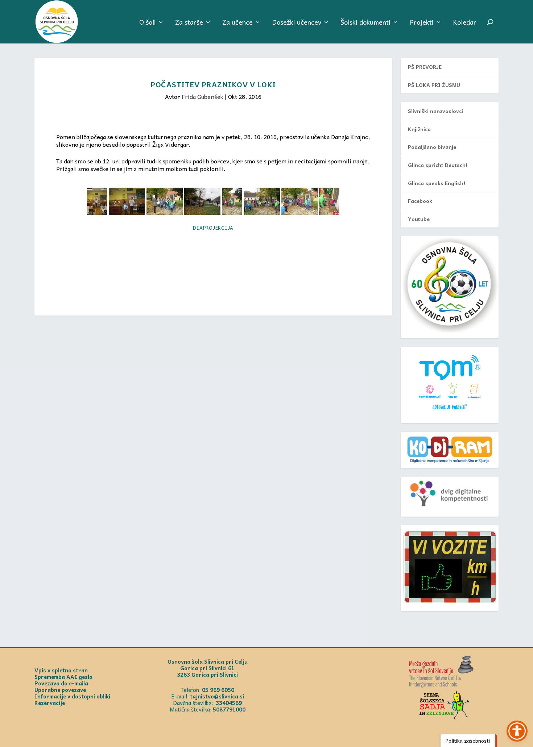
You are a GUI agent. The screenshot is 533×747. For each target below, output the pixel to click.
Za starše (189, 23)
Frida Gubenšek (202, 96)
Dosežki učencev (296, 23)
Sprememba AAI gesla (63, 676)
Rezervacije (49, 702)
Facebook (420, 201)
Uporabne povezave (60, 689)
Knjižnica (419, 129)
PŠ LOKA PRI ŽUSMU (434, 85)
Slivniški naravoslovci (435, 111)
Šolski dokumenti (365, 23)
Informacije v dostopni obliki (72, 696)
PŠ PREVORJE (425, 67)
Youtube (419, 219)
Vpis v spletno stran (61, 670)
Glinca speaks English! (436, 183)
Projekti (422, 23)
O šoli (147, 23)
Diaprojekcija (213, 227)
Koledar (464, 23)
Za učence (237, 23)
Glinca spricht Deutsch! (437, 165)
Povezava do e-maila (61, 683)
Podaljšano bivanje (432, 147)
